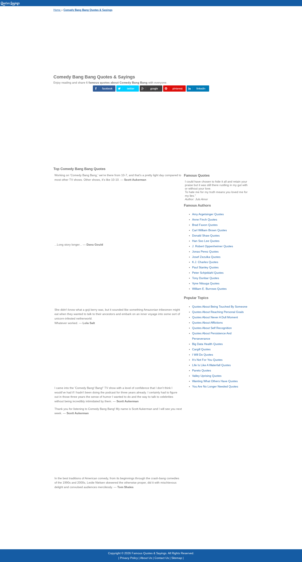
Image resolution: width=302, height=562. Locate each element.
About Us (146, 558)
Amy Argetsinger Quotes (208, 214)
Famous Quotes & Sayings (149, 553)
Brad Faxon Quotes (205, 224)
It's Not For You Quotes (207, 359)
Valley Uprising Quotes (206, 375)
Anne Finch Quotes (204, 219)
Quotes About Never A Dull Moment (215, 317)
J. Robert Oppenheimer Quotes (212, 246)
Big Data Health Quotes (207, 344)
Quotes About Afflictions (207, 322)
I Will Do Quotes (202, 354)
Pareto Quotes (201, 370)
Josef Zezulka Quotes (206, 257)
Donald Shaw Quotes (206, 235)
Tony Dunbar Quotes (205, 278)
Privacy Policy (129, 558)
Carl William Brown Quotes (209, 230)
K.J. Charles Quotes (205, 262)
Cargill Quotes (201, 349)
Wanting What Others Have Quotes (215, 381)
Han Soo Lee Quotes (205, 240)
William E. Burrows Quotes (209, 288)
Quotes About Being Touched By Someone (219, 306)
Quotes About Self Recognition (212, 328)
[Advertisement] (151, 42)
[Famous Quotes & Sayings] (10, 5)
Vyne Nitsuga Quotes (205, 283)
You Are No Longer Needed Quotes (215, 386)
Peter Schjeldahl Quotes (208, 272)
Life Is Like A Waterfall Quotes (211, 365)
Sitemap (176, 558)
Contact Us (161, 558)
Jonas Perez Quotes (205, 251)
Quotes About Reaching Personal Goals (218, 312)
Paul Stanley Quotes (205, 267)
